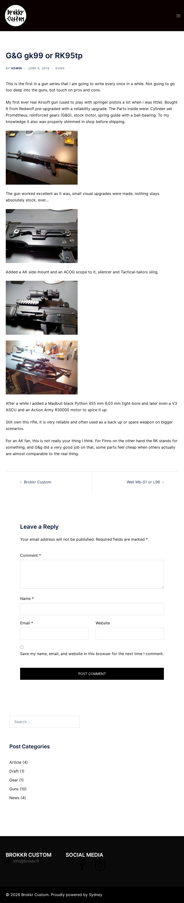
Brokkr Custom (37, 482)
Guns (60, 68)
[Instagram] (100, 868)
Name (27, 598)
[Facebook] (82, 868)
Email (26, 623)
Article (15, 762)
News (14, 797)
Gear (13, 780)
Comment (30, 555)
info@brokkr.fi (26, 861)
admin (16, 68)
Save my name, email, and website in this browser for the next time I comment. (92, 653)
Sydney (95, 894)
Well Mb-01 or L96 (143, 482)
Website (103, 623)
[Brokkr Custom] (16, 15)
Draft (14, 771)
